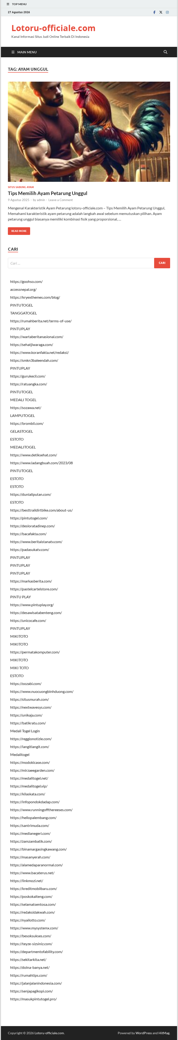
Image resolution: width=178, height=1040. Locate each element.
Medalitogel (19, 754)
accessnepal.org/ (23, 289)
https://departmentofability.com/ (36, 951)
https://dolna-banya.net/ (30, 967)
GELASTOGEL (21, 431)
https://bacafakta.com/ (28, 533)
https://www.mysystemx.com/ (34, 928)
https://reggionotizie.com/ (31, 738)
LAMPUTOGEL (22, 415)
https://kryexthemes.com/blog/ (35, 297)
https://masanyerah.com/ (30, 857)
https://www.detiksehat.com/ (33, 455)
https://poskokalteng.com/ (31, 896)
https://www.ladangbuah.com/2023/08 (41, 463)
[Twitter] (161, 12)
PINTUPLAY (20, 328)
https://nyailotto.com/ (27, 920)
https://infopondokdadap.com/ (35, 802)
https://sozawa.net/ (25, 407)
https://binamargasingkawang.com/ (38, 849)
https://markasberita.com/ (31, 581)
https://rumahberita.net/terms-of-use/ (41, 321)
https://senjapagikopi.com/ (31, 991)
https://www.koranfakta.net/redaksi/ (39, 352)
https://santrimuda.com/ (29, 825)
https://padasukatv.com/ (29, 549)
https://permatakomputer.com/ (35, 652)
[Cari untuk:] (89, 263)
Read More (17, 230)
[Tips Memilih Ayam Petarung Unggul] (89, 132)
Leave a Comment (60, 200)
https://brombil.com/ (27, 423)
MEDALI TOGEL (23, 399)
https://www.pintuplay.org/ (32, 604)
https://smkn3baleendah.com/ (34, 360)
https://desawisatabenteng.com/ (36, 612)
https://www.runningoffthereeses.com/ (41, 809)
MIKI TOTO (19, 668)
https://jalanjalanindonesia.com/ (36, 983)
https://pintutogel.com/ (29, 518)
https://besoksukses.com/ (30, 936)
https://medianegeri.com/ (30, 833)
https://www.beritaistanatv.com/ (36, 541)
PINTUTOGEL (21, 305)
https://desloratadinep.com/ (32, 526)
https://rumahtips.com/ (28, 975)
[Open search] (165, 52)
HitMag (164, 1033)
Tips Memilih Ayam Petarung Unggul (47, 193)
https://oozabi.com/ (25, 683)
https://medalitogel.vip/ (29, 786)
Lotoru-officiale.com (53, 28)
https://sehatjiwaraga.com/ (31, 344)
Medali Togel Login (25, 731)
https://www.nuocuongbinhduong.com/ (41, 691)
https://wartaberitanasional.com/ (36, 336)
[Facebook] (154, 12)
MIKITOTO (19, 636)
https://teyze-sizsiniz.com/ (31, 943)
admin (41, 200)
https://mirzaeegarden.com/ (32, 770)
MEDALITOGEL (23, 447)
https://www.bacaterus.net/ (32, 872)
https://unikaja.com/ (26, 715)
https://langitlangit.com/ (29, 746)
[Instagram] (167, 12)
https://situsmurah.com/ (29, 699)
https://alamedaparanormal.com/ (36, 865)
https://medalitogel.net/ (29, 778)
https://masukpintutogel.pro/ (33, 999)
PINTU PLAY (20, 597)
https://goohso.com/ (26, 281)
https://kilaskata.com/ (27, 794)
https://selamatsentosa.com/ (33, 904)
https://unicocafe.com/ (28, 620)
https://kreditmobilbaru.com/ (33, 888)
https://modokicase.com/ (30, 762)
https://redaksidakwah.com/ (32, 912)
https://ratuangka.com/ (28, 384)
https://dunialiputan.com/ (30, 494)
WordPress (144, 1033)
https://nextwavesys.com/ (30, 707)
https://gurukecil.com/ (27, 376)
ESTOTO (17, 439)
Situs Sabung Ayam (21, 187)
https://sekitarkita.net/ (28, 959)
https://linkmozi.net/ (26, 880)
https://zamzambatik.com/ (31, 841)
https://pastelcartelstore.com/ (34, 589)
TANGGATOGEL (23, 313)
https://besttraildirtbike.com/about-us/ (41, 510)
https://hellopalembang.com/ (33, 817)
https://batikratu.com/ (28, 723)
